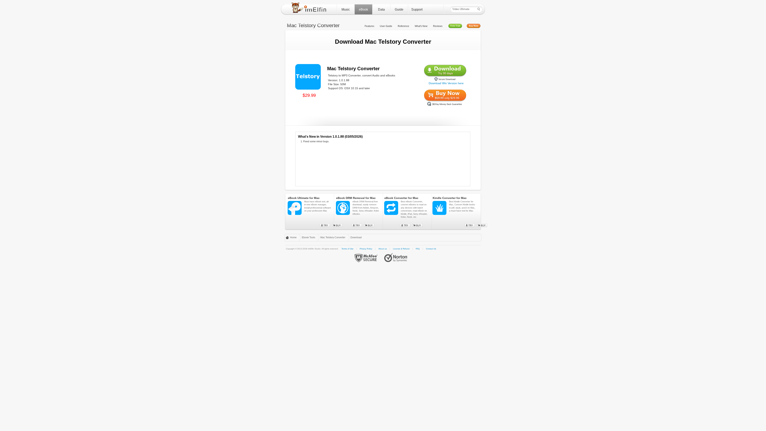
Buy (369, 225)
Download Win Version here (446, 83)
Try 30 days (445, 73)
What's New (421, 26)
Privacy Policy (366, 249)
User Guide (386, 26)
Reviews (437, 26)
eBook (363, 9)
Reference (403, 26)
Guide (399, 9)
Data (381, 9)
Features (369, 26)
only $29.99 (447, 98)
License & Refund (401, 249)
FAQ (418, 249)
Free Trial (455, 26)
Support (416, 9)
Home (293, 237)
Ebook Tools (308, 237)
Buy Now (473, 26)
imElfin (310, 8)
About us (382, 249)
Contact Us (431, 249)
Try (325, 225)
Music (346, 9)
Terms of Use (347, 249)
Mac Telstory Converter (332, 237)
